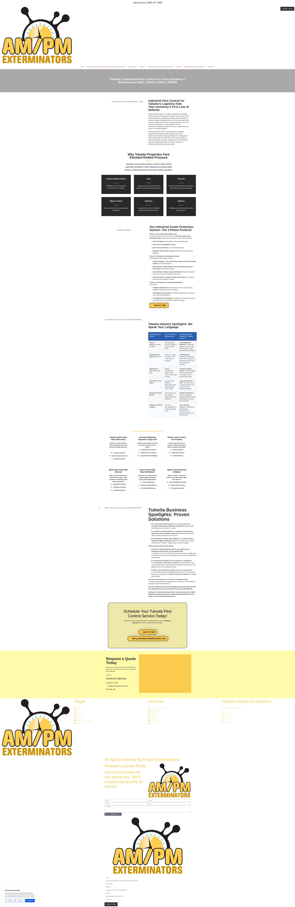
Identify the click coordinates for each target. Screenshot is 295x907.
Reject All (20, 900)
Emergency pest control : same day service (160, 66)
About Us (142, 66)
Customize (10, 900)
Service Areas (133, 66)
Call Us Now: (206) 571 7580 (147, 2)
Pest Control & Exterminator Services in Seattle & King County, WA (106, 66)
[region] (20, 896)
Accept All (30, 900)
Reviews (178, 66)
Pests (82, 66)
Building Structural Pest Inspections (194, 66)
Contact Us (211, 66)
